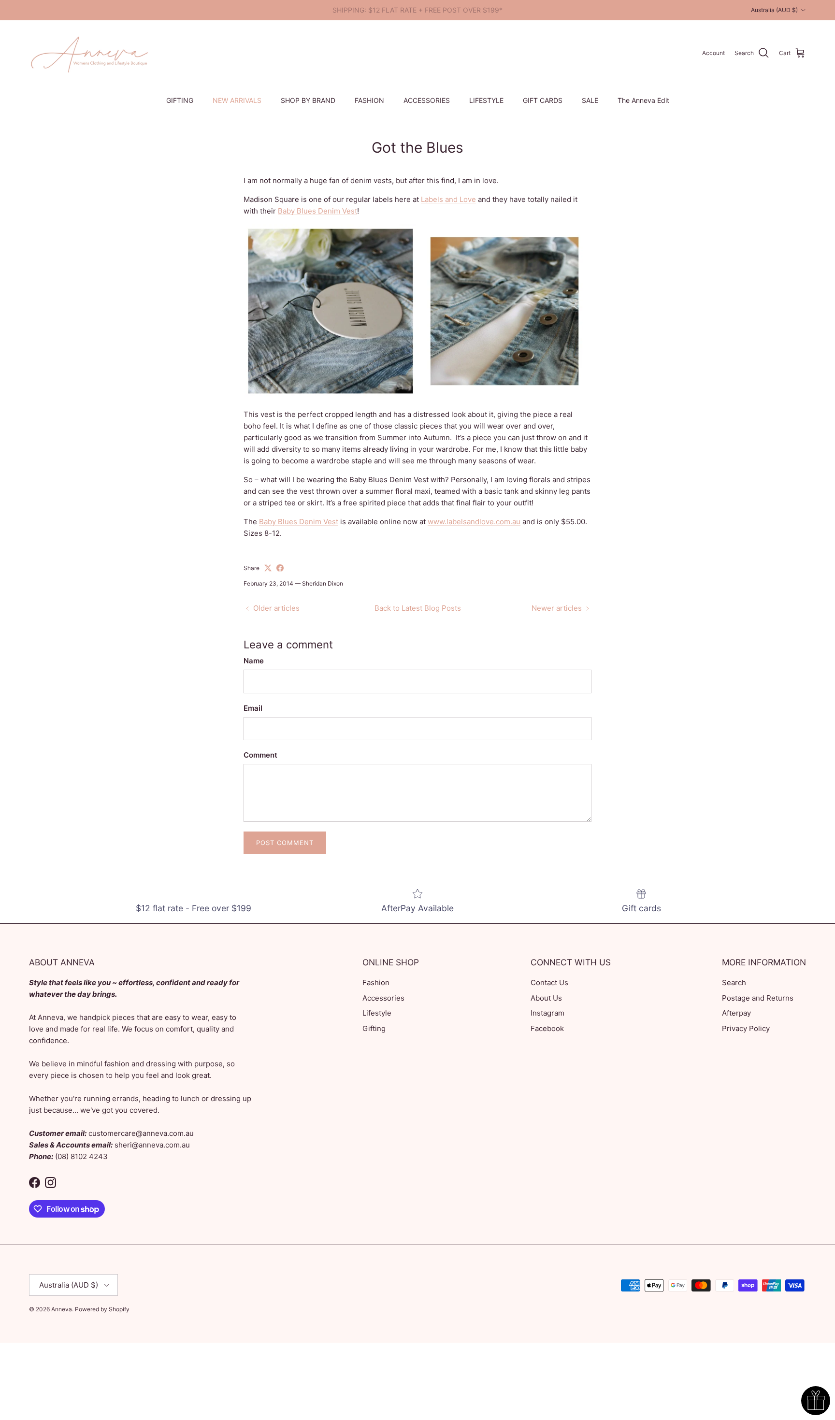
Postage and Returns (757, 998)
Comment (260, 755)
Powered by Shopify (102, 1309)
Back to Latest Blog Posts (417, 608)
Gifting (374, 1028)
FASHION (369, 100)
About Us (546, 998)
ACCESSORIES (426, 100)
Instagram (547, 1013)
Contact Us (549, 982)
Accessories (383, 998)
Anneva (61, 1309)
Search (734, 982)
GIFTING (179, 100)
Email (253, 708)
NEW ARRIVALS (237, 100)
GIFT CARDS (542, 100)
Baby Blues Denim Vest (317, 210)
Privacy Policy (746, 1028)
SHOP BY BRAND (308, 100)
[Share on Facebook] (280, 568)
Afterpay (736, 1013)
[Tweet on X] (268, 568)
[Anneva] (89, 53)
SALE (590, 100)
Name (254, 660)
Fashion (375, 982)
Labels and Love (448, 199)
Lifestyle (376, 1013)
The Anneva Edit (643, 100)
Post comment (285, 842)
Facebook (547, 1028)
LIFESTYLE (486, 100)
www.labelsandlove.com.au (474, 521)
